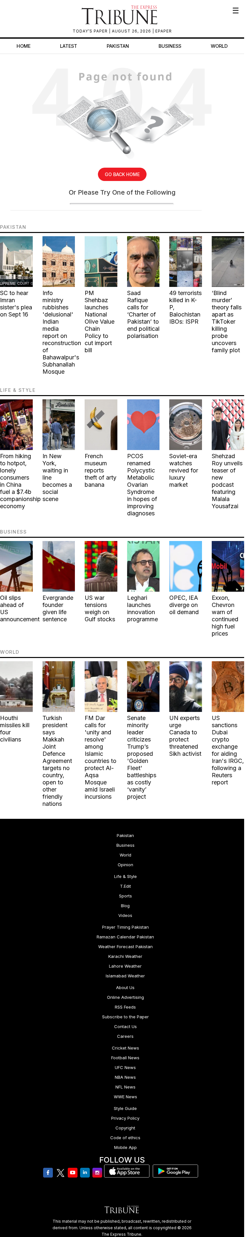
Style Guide (125, 1108)
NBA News (125, 1077)
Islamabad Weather (125, 975)
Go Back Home (122, 174)
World (219, 46)
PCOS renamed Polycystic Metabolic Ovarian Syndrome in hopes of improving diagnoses (142, 485)
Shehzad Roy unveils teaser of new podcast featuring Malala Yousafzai (227, 481)
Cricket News (125, 1047)
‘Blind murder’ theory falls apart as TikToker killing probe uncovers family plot (227, 322)
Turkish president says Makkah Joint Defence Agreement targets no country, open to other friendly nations (57, 761)
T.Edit (125, 886)
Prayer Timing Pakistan (125, 927)
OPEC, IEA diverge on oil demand (184, 604)
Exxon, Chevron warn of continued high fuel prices (225, 615)
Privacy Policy (125, 1118)
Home (23, 46)
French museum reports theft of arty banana (100, 470)
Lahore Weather (125, 966)
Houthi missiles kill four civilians (15, 729)
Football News (125, 1057)
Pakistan (118, 46)
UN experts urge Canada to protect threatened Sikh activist (185, 736)
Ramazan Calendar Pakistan (125, 936)
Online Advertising (125, 997)
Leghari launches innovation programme (142, 608)
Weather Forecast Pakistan (125, 946)
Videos (125, 915)
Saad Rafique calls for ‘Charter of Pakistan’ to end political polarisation (143, 314)
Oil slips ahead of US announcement (20, 608)
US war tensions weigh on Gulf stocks (100, 608)
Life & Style (125, 876)
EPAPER (163, 31)
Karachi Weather (125, 956)
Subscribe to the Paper (125, 1016)
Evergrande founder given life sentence (57, 608)
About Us (125, 987)
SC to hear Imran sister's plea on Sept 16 (16, 304)
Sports (125, 895)
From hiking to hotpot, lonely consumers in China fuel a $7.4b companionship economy (20, 481)
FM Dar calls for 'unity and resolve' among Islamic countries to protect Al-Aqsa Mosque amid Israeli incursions (100, 757)
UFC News (125, 1067)
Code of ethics (125, 1137)
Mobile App (125, 1147)
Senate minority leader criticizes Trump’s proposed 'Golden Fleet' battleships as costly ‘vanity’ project (141, 757)
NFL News (125, 1086)
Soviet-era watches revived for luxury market (183, 470)
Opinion (125, 864)
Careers (125, 1036)
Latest (68, 46)
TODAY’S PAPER (91, 31)
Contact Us (125, 1026)
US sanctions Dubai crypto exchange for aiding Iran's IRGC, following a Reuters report (228, 750)
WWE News (125, 1096)
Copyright (125, 1127)
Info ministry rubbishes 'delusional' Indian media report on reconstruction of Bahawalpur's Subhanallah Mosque (61, 332)
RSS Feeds (125, 1007)
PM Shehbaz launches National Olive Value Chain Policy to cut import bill (99, 322)
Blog (125, 905)
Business (170, 46)
